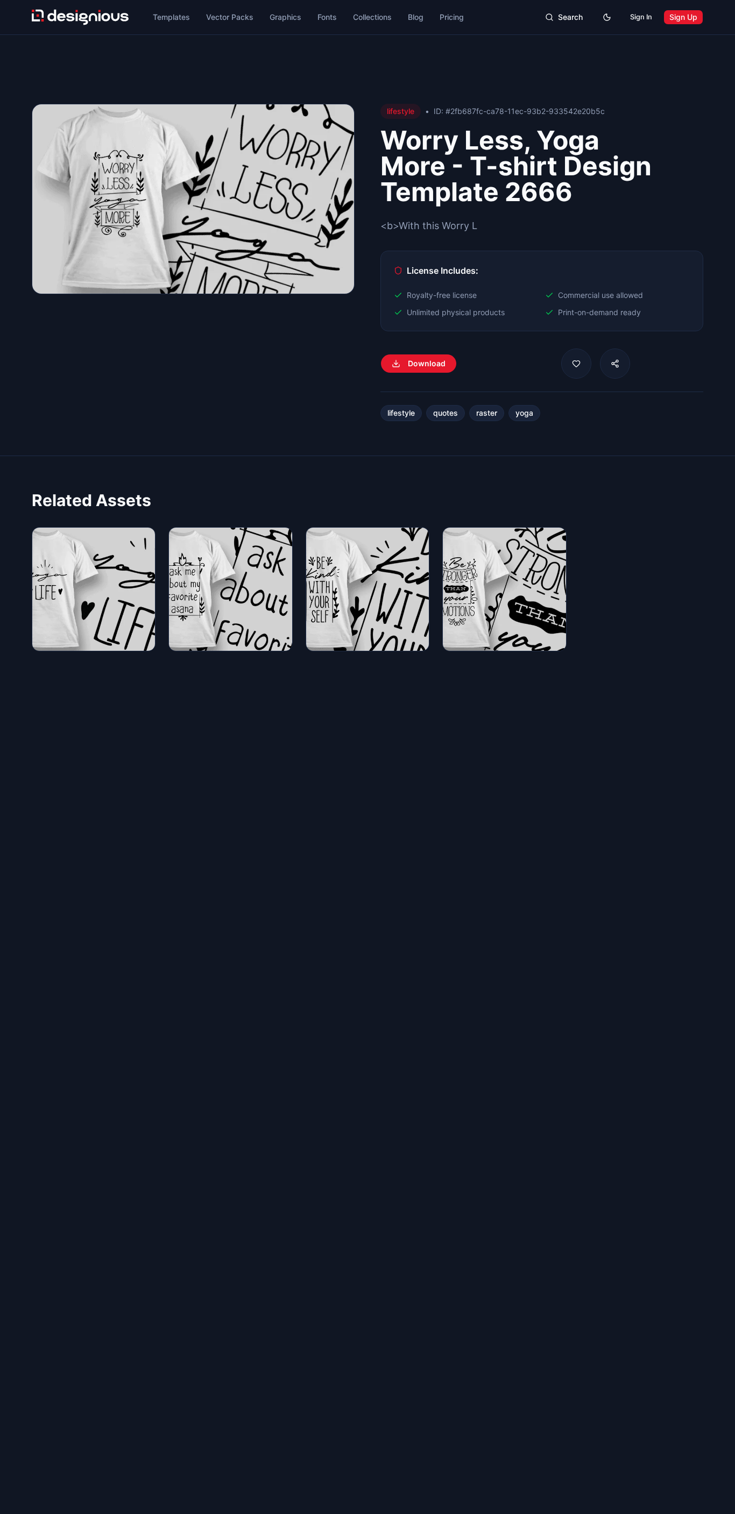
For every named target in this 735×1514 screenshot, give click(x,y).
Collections (372, 17)
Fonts (327, 17)
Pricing (452, 17)
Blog (415, 17)
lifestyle (401, 412)
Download (427, 363)
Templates (171, 17)
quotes (445, 412)
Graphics (285, 17)
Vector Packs (229, 17)
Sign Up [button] (683, 17)
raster (486, 412)
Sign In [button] (641, 17)
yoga (524, 412)
